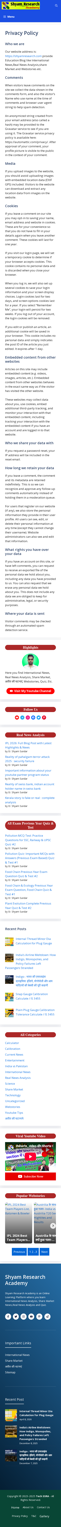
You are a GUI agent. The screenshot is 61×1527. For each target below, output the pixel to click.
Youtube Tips (14, 1113)
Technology (13, 1095)
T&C (33, 1516)
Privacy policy (20, 1516)
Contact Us (43, 1507)
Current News (14, 1054)
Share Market (14, 1089)
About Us (28, 1507)
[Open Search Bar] (56, 5)
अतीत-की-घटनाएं (13, 1366)
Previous (19, 1252)
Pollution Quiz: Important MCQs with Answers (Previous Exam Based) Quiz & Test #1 (29, 858)
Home (15, 1507)
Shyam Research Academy (25, 1280)
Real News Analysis (18, 1078)
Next (44, 1252)
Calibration (12, 1049)
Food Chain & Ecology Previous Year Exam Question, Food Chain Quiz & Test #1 (29, 889)
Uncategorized (15, 1101)
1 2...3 (33, 1252)
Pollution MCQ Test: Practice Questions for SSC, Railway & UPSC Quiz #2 (28, 840)
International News (17, 1072)
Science (10, 1084)
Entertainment (14, 1060)
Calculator (12, 1043)
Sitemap (10, 1372)
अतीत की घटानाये (14, 1118)
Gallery (44, 1516)
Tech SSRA (42, 1496)
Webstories (12, 1107)
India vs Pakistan (16, 1066)
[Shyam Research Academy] (21, 5)
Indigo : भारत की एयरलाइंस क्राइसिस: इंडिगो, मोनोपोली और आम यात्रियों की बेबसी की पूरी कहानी (35, 1455)
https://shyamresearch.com (23, 56)
